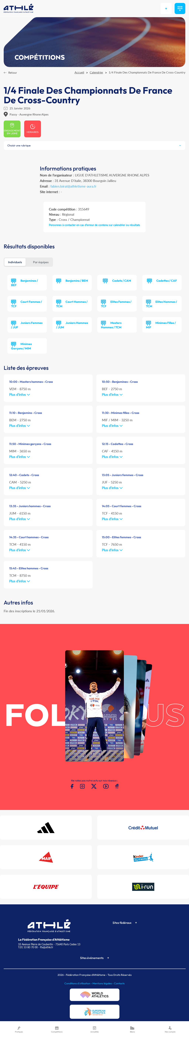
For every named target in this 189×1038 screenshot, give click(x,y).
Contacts (119, 983)
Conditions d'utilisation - (78, 983)
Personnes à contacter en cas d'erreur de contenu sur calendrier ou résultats (94, 225)
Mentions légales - (103, 983)
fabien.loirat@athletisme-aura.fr (73, 186)
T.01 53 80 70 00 (28, 947)
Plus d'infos (18, 394)
